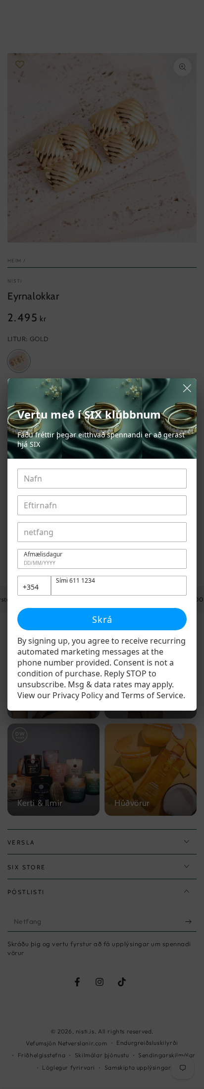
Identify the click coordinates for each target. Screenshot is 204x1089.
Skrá (102, 619)
